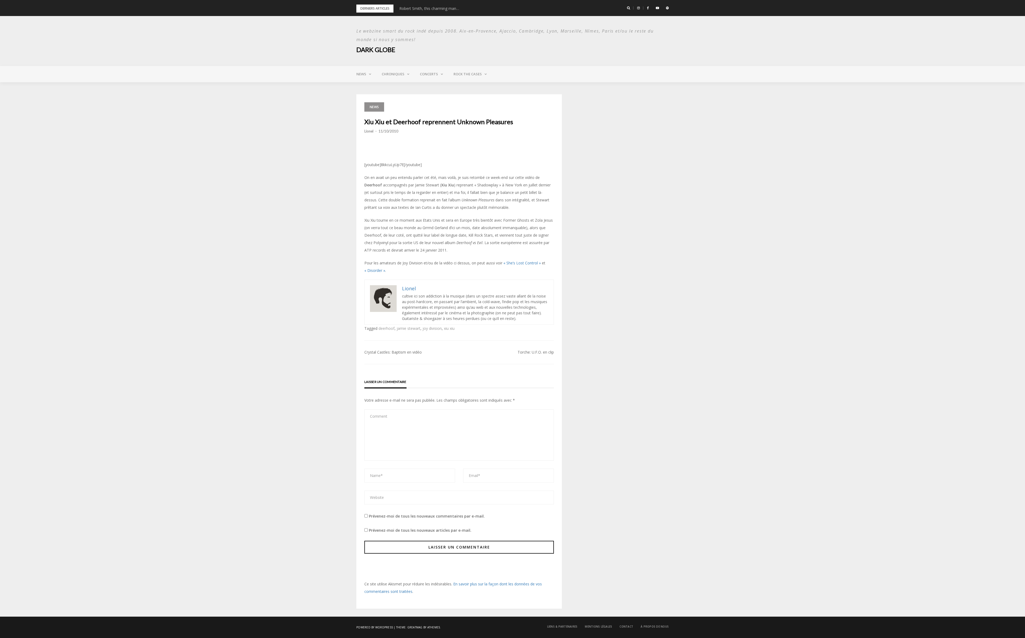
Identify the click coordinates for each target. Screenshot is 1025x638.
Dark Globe (375, 49)
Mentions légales (598, 626)
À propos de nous (655, 626)
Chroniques (393, 74)
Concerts (429, 74)
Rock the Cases (468, 74)
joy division (432, 328)
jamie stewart (408, 328)
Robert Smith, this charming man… (429, 8)
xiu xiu (449, 328)
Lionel (368, 131)
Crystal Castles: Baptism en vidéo (393, 352)
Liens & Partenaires (562, 626)
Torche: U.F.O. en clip (536, 352)
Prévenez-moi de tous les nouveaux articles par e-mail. (420, 530)
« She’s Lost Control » (522, 262)
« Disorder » (374, 270)
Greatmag (415, 627)
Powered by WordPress (374, 627)
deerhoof (387, 328)
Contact (626, 626)
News (361, 74)
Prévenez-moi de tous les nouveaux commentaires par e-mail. (427, 516)
